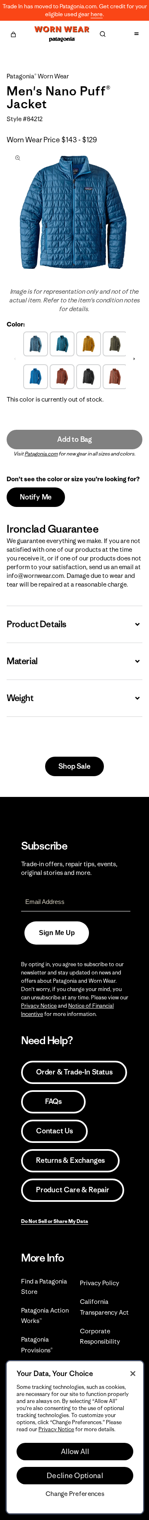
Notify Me (36, 497)
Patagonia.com (41, 454)
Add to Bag (74, 439)
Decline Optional (75, 1475)
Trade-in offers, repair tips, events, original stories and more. (69, 868)
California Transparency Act (104, 1307)
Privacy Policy (99, 1283)
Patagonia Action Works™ (45, 1315)
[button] (13, 33)
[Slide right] (134, 359)
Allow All (75, 1451)
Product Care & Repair (72, 1189)
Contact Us (54, 1130)
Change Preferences (75, 1494)
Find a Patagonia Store (44, 1286)
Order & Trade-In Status (74, 1072)
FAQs (53, 1101)
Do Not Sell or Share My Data (54, 1221)
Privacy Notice (39, 1005)
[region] (75, 1437)
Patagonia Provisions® (37, 1344)
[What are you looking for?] (103, 34)
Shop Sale (74, 766)
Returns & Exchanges (70, 1160)
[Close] (133, 1373)
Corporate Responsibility (100, 1336)
